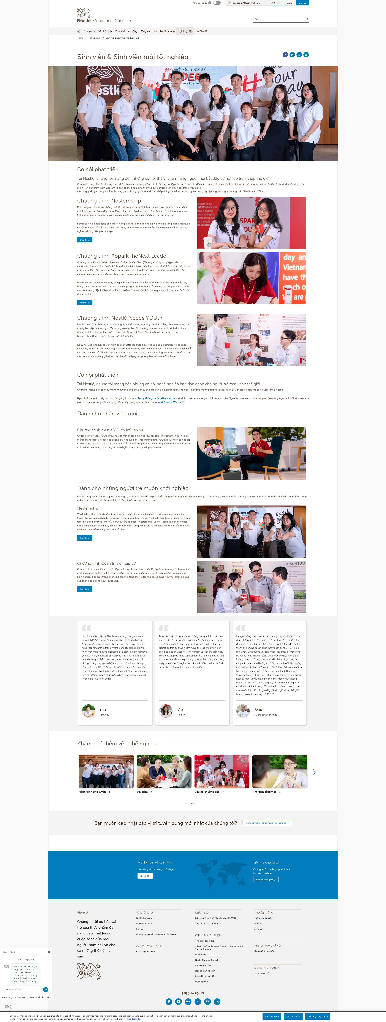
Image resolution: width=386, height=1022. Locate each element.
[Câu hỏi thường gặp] (222, 771)
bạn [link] (269, 872)
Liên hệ (302, 2)
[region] (193, 1016)
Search (306, 19)
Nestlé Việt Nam (144, 923)
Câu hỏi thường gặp (207, 791)
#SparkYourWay (203, 965)
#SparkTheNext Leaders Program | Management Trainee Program (219, 947)
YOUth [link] (177, 402)
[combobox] (277, 19)
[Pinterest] (207, 1001)
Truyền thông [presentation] (263, 912)
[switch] (217, 3)
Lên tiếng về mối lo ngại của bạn (156, 869)
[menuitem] (276, 2)
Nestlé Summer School (206, 959)
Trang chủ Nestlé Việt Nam (78, 31)
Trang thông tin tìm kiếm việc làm (157, 398)
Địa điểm (142, 791)
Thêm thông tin (133, 1018)
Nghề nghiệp (201, 981)
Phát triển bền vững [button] (126, 31)
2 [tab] (194, 803)
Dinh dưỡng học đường (265, 950)
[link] (288, 822)
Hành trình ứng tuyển (92, 791)
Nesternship (201, 954)
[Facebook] (169, 1001)
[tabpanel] (106, 775)
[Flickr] (188, 1001)
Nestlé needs (169, 402)
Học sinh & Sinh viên (205, 970)
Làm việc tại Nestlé (204, 976)
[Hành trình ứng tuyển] (106, 771)
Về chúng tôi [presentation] (144, 912)
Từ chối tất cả (293, 1016)
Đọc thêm (85, 239)
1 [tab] (192, 803)
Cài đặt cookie (272, 1016)
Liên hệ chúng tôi (264, 879)
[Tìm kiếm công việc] (279, 771)
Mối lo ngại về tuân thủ (155, 862)
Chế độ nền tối (200, 2)
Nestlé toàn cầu (144, 917)
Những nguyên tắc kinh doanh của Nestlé (156, 934)
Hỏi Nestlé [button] (201, 31)
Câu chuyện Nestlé (145, 951)
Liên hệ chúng (266, 862)
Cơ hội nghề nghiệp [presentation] (208, 935)
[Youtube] (178, 1001)
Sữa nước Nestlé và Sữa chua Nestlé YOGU (216, 917)
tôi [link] (277, 862)
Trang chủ (89, 31)
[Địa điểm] (164, 771)
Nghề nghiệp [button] (185, 31)
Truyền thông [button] (167, 31)
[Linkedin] (217, 1001)
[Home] (104, 15)
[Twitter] (198, 1001)
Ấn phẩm (258, 928)
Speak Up (145, 875)
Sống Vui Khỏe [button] (148, 31)
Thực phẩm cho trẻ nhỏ (206, 923)
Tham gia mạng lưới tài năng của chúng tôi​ (265, 822)
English (289, 2)
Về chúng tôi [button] (105, 31)
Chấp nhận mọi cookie (317, 1016)
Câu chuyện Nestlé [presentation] (149, 946)
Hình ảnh (258, 923)
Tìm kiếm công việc (264, 791)
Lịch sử (139, 928)
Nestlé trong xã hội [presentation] (267, 945)
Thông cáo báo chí (263, 917)
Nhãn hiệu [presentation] (202, 912)
